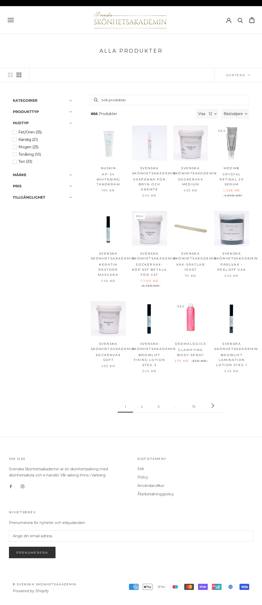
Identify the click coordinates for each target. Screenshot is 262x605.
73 (193, 406)
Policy (142, 477)
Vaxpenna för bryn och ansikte (149, 184)
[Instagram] (22, 486)
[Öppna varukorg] (251, 20)
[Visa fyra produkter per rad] (19, 75)
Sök (140, 468)
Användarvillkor (150, 485)
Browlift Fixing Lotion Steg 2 (149, 360)
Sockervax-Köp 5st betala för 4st (149, 269)
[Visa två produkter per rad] (10, 75)
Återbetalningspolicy (155, 494)
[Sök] (240, 20)
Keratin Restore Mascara (108, 269)
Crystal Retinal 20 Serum (232, 179)
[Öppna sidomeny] (11, 20)
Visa (201, 113)
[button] (235, 114)
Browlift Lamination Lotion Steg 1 (231, 360)
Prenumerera (32, 552)
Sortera (236, 75)
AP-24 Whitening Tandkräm (108, 179)
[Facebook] (11, 486)
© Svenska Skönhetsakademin (44, 584)
